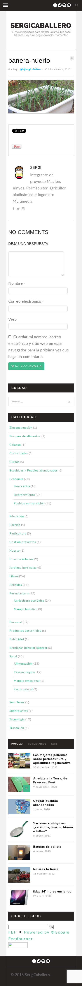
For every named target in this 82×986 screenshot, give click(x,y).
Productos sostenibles (25, 631)
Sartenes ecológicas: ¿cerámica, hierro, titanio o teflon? (53, 827)
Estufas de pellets (47, 846)
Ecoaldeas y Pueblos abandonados (33, 470)
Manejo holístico (25, 609)
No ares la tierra (45, 869)
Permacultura (19, 593)
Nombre (16, 284)
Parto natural (23, 689)
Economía (16, 479)
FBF (12, 932)
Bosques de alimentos (25, 436)
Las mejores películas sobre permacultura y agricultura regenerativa (52, 759)
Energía (14, 525)
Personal (15, 622)
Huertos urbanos (21, 559)
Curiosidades (18, 453)
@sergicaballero (31, 69)
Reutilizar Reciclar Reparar (28, 648)
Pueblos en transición (29, 503)
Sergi (15, 69)
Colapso (15, 445)
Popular (17, 744)
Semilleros (16, 702)
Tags (54, 744)
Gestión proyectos (22, 542)
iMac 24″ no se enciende (52, 891)
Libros (13, 576)
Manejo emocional (27, 681)
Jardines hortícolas (23, 568)
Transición (16, 728)
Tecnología (16, 719)
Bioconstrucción (20, 427)
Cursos (14, 462)
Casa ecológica (24, 672)
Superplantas (18, 711)
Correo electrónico (25, 302)
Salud (13, 656)
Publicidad (16, 639)
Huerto (14, 550)
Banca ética (22, 486)
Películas (15, 585)
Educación (16, 516)
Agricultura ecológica (29, 600)
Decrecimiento (24, 495)
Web (12, 320)
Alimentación (23, 663)
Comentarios (37, 744)
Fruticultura (17, 533)
